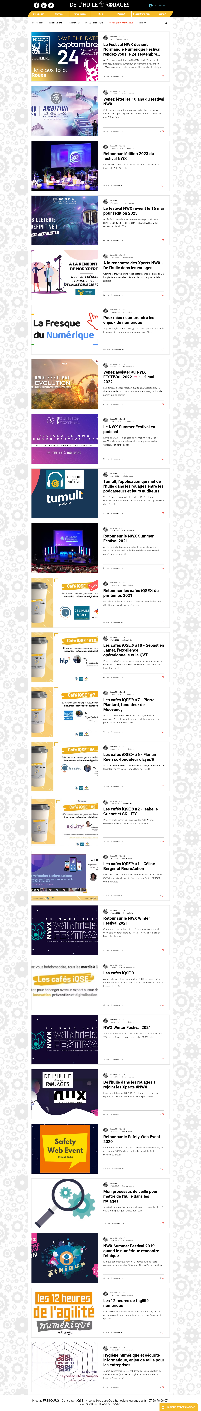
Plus (141, 22)
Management (73, 22)
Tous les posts (37, 22)
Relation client (55, 22)
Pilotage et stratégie (94, 22)
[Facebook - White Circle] (36, 5)
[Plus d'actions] (164, 37)
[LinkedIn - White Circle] (44, 5)
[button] (166, 23)
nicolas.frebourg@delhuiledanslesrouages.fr (116, 1400)
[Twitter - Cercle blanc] (51, 5)
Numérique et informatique (121, 22)
